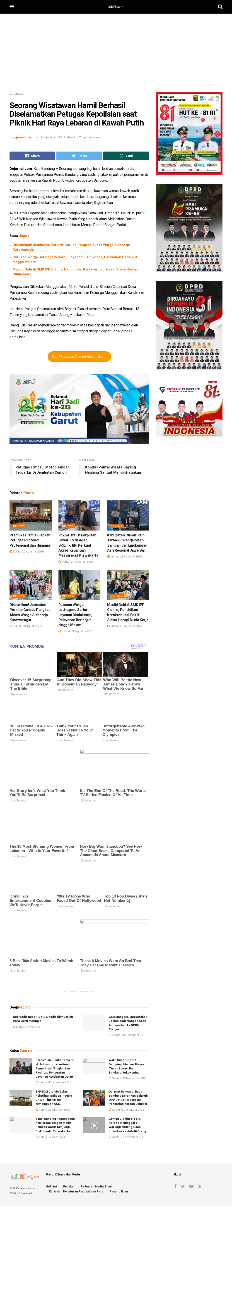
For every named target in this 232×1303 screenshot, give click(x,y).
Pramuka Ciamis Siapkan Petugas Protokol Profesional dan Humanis (30, 540)
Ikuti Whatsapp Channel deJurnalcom (79, 356)
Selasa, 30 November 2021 (129, 1078)
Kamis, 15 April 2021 (51, 1137)
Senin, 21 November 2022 (128, 1137)
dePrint (51, 1186)
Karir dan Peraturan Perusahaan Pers (76, 1191)
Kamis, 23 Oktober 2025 (54, 1109)
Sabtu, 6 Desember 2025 (127, 1109)
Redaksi (68, 1186)
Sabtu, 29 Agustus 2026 (28, 551)
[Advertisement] (116, 54)
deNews (18, 94)
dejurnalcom (22, 137)
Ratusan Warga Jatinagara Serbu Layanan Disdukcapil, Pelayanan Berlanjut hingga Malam (75, 615)
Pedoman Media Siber (96, 1186)
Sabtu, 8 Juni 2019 (53, 137)
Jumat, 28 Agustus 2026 (126, 556)
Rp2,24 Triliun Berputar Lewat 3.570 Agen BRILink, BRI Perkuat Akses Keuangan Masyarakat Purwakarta (78, 545)
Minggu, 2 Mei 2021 (28, 1026)
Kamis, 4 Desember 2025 (54, 1082)
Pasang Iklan (118, 1191)
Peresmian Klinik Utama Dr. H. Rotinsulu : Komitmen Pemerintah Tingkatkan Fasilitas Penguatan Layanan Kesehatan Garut (55, 1068)
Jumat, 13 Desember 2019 (128, 1035)
